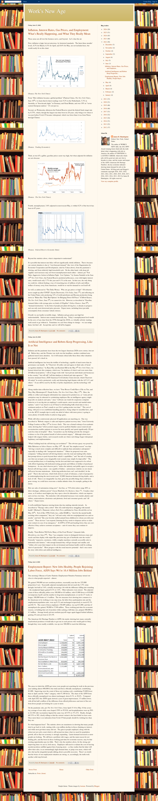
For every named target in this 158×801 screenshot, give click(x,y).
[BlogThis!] (72, 331)
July (107, 60)
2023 (105, 39)
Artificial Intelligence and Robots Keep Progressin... (116, 72)
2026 (105, 29)
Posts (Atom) (41, 773)
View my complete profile (109, 181)
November (109, 48)
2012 (105, 127)
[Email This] (70, 331)
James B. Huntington (120, 137)
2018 (105, 108)
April (107, 85)
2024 (105, 35)
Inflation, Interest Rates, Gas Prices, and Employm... (117, 67)
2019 (105, 105)
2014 (105, 121)
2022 (105, 42)
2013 (105, 124)
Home (61, 769)
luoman (82, 786)
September (109, 54)
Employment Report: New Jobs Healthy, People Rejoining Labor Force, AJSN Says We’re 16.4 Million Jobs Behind (60, 568)
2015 (105, 118)
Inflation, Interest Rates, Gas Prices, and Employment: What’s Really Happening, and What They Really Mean (59, 31)
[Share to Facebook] (76, 331)
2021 (105, 99)
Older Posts (89, 769)
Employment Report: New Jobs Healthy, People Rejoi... (115, 77)
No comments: (61, 331)
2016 (105, 115)
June (107, 63)
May (107, 82)
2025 (105, 32)
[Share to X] (74, 331)
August (108, 57)
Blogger (96, 786)
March (107, 89)
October (108, 51)
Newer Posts (33, 769)
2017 (105, 111)
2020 (105, 102)
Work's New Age (47, 11)
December (109, 44)
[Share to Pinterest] (78, 331)
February (108, 92)
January (108, 95)
